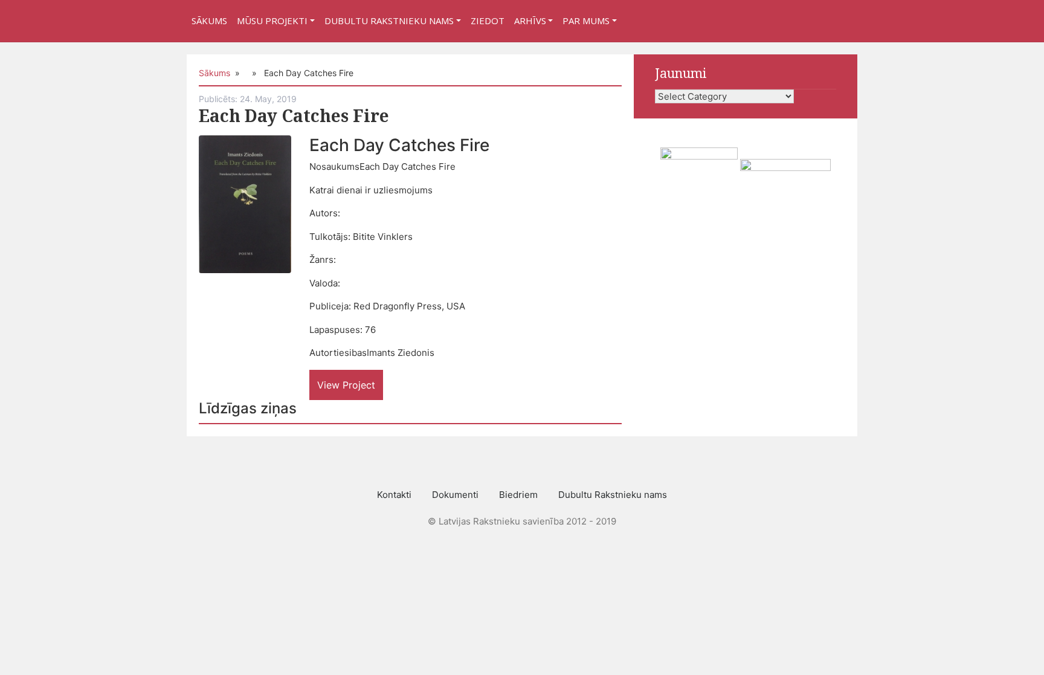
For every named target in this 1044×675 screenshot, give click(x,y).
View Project (346, 385)
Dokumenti (455, 494)
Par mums (586, 21)
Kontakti (394, 494)
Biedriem (518, 494)
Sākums (209, 21)
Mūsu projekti (272, 21)
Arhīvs (530, 21)
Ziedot (487, 21)
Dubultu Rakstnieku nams (389, 21)
